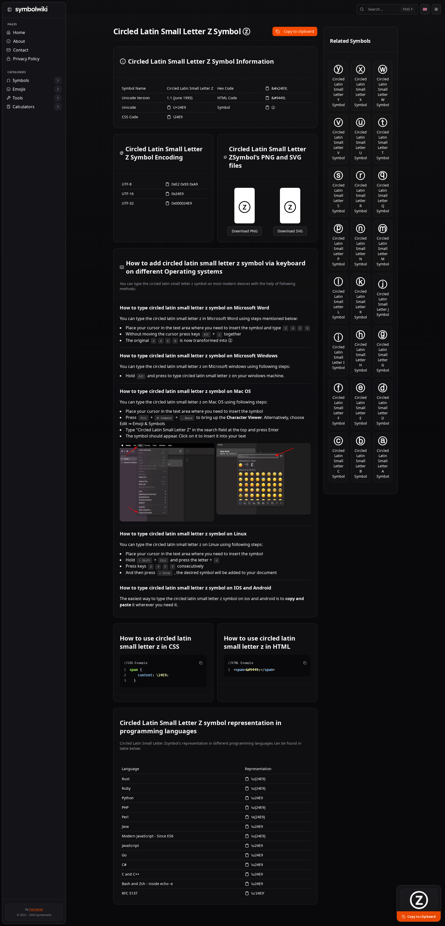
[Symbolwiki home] (31, 9)
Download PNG (245, 231)
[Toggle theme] (436, 9)
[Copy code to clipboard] (201, 663)
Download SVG (290, 231)
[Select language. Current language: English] (425, 9)
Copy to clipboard (299, 31)
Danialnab (36, 909)
